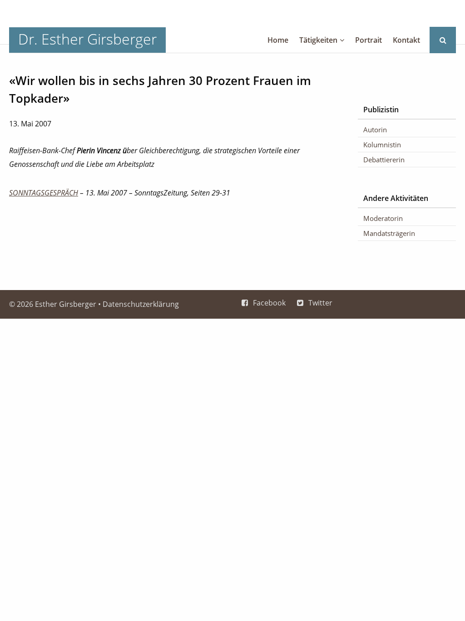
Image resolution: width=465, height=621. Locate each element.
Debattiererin (384, 159)
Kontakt (406, 40)
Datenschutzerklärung (141, 304)
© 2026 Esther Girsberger (52, 304)
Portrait (368, 40)
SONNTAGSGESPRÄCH (43, 193)
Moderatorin (383, 218)
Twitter (320, 303)
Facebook (269, 303)
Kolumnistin (382, 144)
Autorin (375, 129)
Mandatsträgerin (389, 233)
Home (277, 40)
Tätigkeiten (318, 40)
